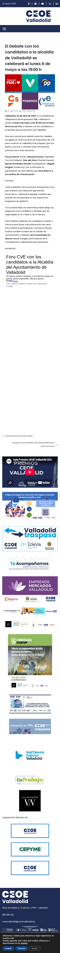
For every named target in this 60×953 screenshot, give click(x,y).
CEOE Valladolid (28, 111)
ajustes (24, 943)
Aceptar (8, 948)
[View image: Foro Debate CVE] (30, 91)
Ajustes (35, 948)
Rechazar (21, 948)
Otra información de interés (19, 436)
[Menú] (4, 29)
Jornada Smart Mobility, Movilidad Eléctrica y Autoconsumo (33, 444)
